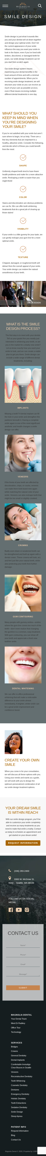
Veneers (14, 1072)
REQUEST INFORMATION (23, 843)
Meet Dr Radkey (18, 1023)
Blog (13, 1135)
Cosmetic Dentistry (19, 1085)
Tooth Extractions (18, 1103)
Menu (5, 6)
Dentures (15, 1090)
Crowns (14, 1051)
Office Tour (15, 1028)
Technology (16, 1032)
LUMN (35, 1151)
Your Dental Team (19, 1019)
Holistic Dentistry (18, 1099)
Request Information (20, 1131)
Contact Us (16, 1140)
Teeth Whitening (18, 1081)
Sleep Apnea (16, 1116)
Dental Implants (18, 1060)
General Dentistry (18, 1056)
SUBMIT (23, 988)
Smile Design (17, 1112)
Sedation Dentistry (19, 1107)
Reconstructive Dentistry (21, 1076)
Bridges (14, 1047)
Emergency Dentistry (20, 1094)
